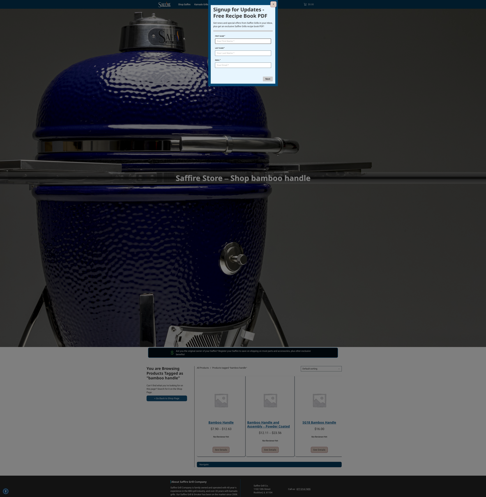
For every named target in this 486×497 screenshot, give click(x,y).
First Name (219, 36)
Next (267, 79)
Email (217, 60)
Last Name (219, 48)
